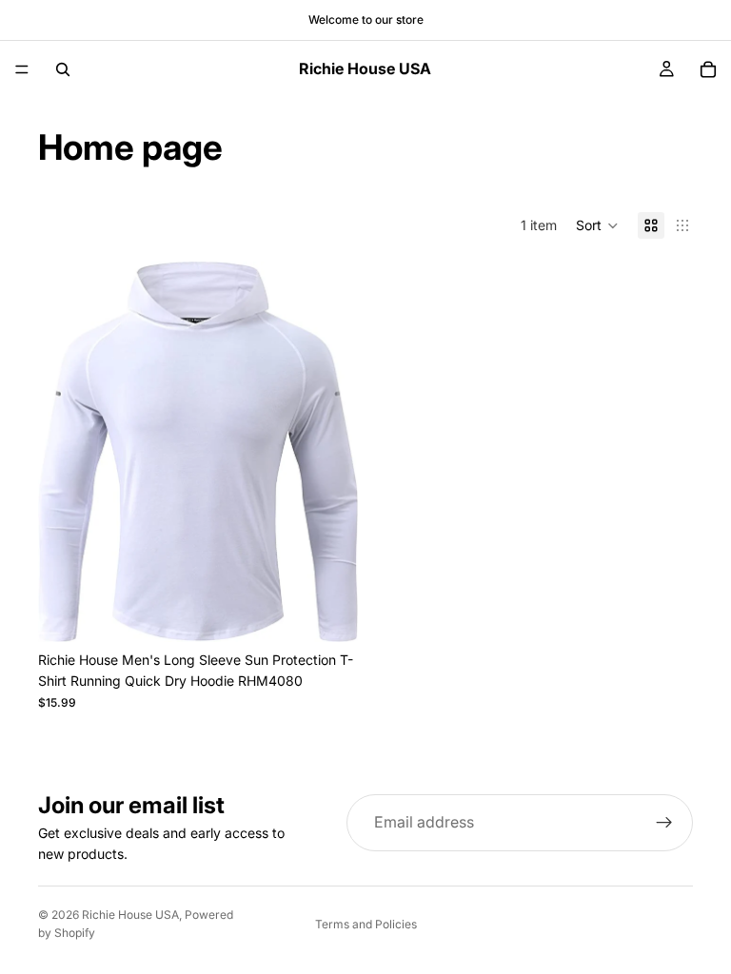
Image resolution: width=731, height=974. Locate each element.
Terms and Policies (366, 924)
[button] (597, 225)
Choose (345, 612)
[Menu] (22, 69)
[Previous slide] (66, 452)
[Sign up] (664, 823)
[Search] (63, 69)
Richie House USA (130, 914)
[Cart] (708, 69)
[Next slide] (329, 452)
